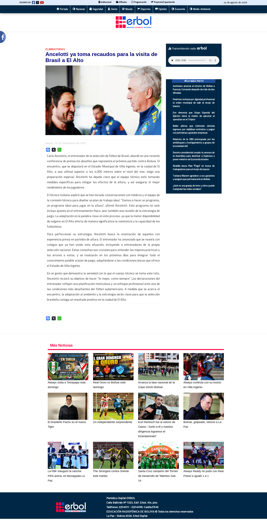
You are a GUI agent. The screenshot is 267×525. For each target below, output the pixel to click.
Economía (179, 9)
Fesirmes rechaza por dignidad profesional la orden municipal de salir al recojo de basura (194, 102)
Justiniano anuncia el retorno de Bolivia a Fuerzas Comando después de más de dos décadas (194, 89)
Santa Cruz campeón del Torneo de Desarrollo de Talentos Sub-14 (158, 476)
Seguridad (97, 9)
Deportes (145, 9)
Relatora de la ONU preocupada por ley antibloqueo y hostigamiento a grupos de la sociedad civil (194, 142)
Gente (113, 9)
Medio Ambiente (201, 9)
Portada (63, 9)
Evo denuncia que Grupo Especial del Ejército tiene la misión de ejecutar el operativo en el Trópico (194, 116)
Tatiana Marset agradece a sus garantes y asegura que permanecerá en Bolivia (194, 177)
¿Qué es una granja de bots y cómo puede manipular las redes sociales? (194, 187)
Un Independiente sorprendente (112, 422)
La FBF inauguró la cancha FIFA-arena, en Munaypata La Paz (66, 476)
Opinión (162, 9)
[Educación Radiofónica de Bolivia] (133, 22)
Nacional (80, 9)
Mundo (129, 9)
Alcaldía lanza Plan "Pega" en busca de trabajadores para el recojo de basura (194, 167)
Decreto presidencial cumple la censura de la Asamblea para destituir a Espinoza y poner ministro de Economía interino (194, 156)
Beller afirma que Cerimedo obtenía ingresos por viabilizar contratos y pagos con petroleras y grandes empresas (194, 129)
